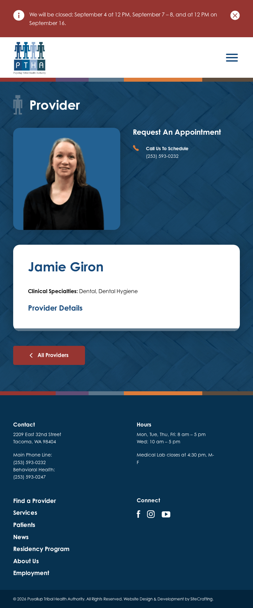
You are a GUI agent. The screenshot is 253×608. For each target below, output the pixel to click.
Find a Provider (34, 500)
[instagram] (151, 514)
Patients (24, 524)
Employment (31, 572)
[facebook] (138, 514)
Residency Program (41, 548)
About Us (26, 561)
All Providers (53, 355)
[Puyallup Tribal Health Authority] (29, 58)
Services (25, 512)
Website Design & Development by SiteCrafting (168, 598)
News (21, 537)
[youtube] (165, 514)
